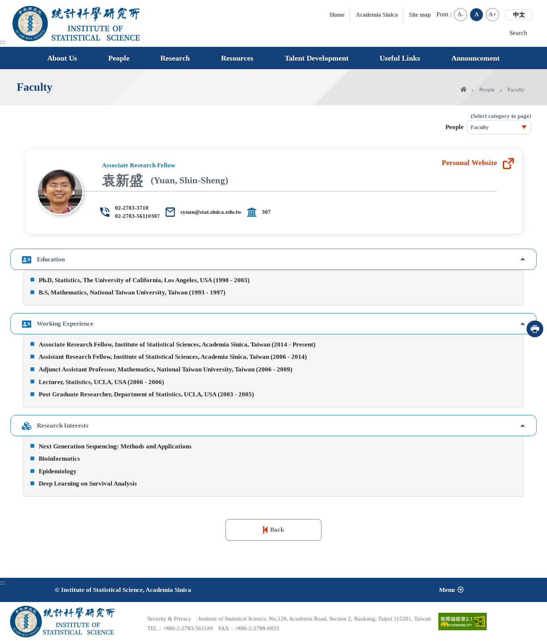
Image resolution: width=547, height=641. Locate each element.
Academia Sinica (377, 15)
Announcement (475, 58)
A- (460, 14)
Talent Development (317, 58)
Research (175, 58)
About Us (62, 58)
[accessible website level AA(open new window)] (462, 621)
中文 (519, 15)
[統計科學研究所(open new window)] (96, 13)
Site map (420, 15)
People (118, 58)
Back (277, 529)
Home (337, 15)
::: (3, 41)
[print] (535, 328)
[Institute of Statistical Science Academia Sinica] (96, 32)
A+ (492, 14)
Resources (237, 58)
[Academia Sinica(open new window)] (30, 23)
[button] (273, 259)
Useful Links (400, 58)
